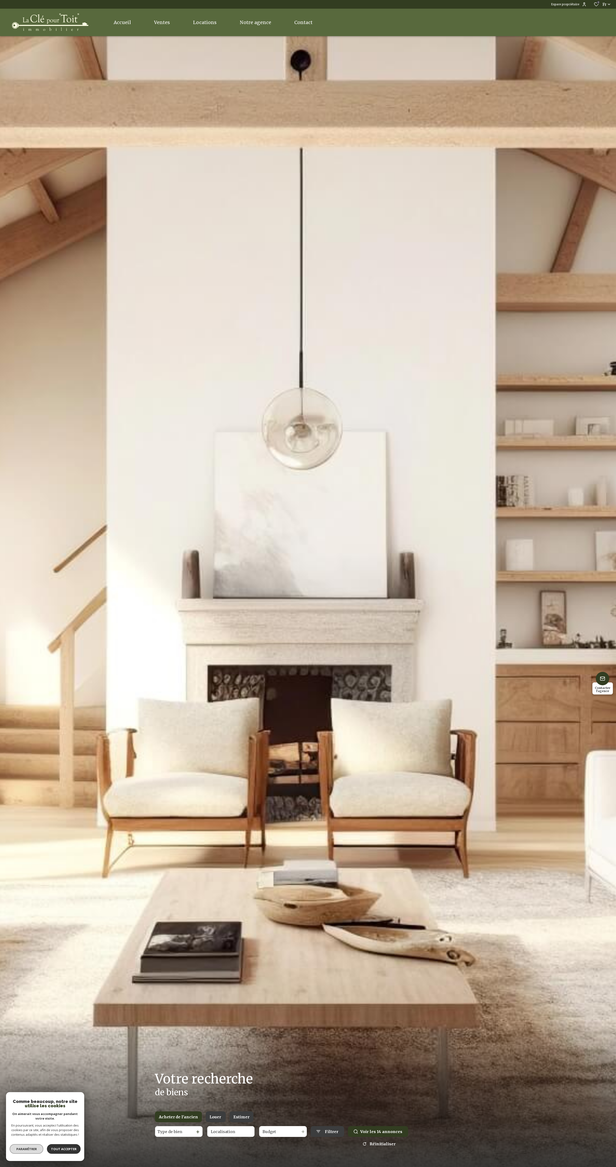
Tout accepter (64, 1149)
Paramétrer (26, 1149)
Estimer (241, 1117)
